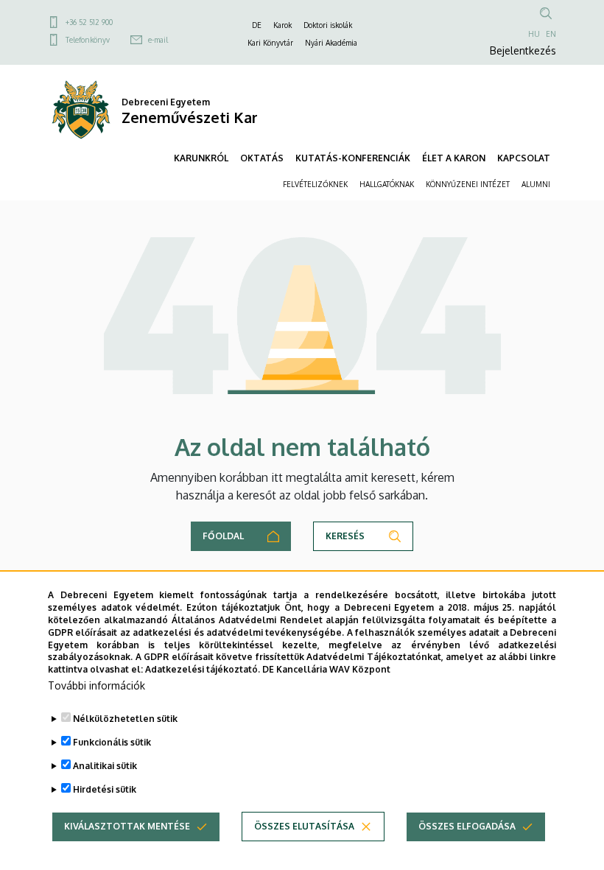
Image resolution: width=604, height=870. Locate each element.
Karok (282, 25)
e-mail (158, 39)
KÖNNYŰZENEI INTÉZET (468, 184)
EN (551, 33)
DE (256, 25)
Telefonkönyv (88, 39)
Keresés (345, 535)
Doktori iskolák (327, 25)
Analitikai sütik (105, 765)
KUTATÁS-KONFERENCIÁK (352, 158)
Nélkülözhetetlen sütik (125, 718)
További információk (96, 685)
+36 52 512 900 (89, 22)
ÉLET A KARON (453, 158)
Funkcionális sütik (112, 742)
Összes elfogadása (467, 826)
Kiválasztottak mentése (127, 826)
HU (534, 33)
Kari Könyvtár (270, 42)
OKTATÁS (262, 158)
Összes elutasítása (304, 826)
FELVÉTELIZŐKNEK (315, 184)
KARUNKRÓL (201, 158)
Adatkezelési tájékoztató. (202, 669)
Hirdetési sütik (104, 789)
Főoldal (223, 535)
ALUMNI (536, 184)
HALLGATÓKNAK (386, 184)
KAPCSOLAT (523, 158)
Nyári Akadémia (331, 42)
